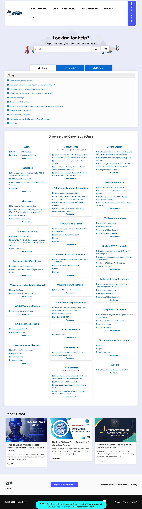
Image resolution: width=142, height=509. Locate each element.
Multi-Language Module (27, 324)
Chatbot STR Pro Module (114, 246)
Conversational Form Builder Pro (71, 254)
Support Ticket (63, 506)
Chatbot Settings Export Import (115, 340)
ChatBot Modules (109, 485)
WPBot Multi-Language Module (71, 302)
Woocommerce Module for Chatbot (27, 285)
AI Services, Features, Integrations (71, 188)
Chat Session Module (27, 231)
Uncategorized (71, 367)
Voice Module (71, 347)
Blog (32, 17)
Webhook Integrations (115, 218)
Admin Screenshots (89, 9)
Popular (71, 68)
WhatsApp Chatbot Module (71, 285)
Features (42, 9)
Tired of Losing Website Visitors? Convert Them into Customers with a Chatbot (25, 448)
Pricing (54, 9)
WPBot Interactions (114, 182)
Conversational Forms (71, 224)
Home (32, 9)
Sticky (43, 68)
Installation (27, 168)
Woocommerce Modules (27, 345)
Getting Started (115, 147)
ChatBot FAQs (71, 147)
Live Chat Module (71, 329)
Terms (125, 502)
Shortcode (27, 201)
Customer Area (68, 9)
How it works (124, 485)
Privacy (117, 502)
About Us (134, 502)
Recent (100, 68)
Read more (26, 158)
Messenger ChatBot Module (27, 261)
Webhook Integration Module (114, 279)
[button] (47, 9)
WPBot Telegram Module (27, 306)
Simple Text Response (115, 309)
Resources (108, 9)
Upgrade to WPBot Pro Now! (64, 485)
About (27, 147)
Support (115, 365)
